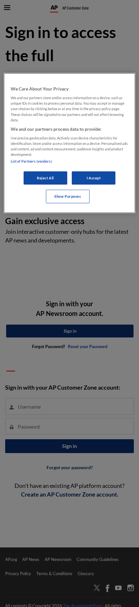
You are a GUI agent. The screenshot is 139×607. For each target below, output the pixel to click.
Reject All (45, 178)
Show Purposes (67, 196)
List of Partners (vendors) (31, 161)
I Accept (94, 178)
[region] (70, 143)
